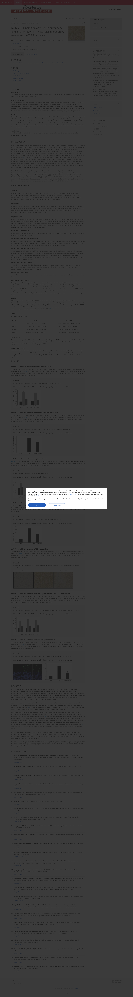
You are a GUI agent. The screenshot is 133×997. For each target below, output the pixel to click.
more (37, 496)
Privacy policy (73, 494)
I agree (37, 505)
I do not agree (57, 505)
